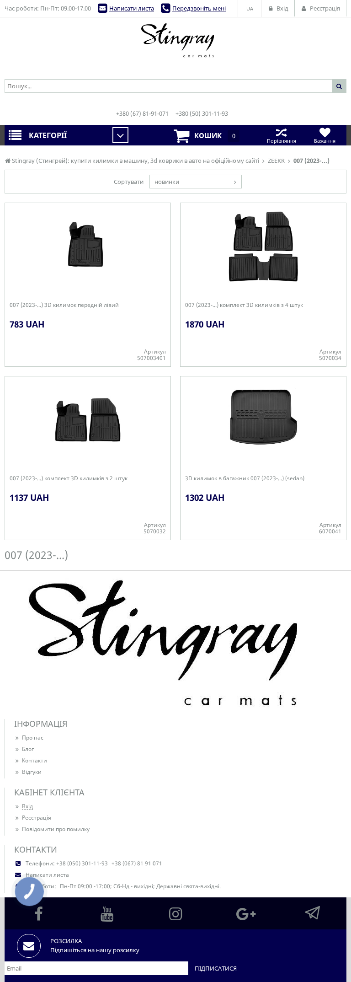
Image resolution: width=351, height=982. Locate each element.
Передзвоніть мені (199, 8)
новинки (166, 181)
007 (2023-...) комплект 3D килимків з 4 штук (244, 305)
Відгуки (32, 772)
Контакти (34, 760)
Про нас (32, 737)
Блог (28, 749)
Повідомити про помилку (56, 829)
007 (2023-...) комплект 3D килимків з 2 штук (69, 478)
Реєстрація (36, 817)
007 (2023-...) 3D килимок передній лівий (64, 305)
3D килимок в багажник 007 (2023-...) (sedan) (244, 478)
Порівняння (281, 140)
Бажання (324, 140)
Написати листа (131, 8)
